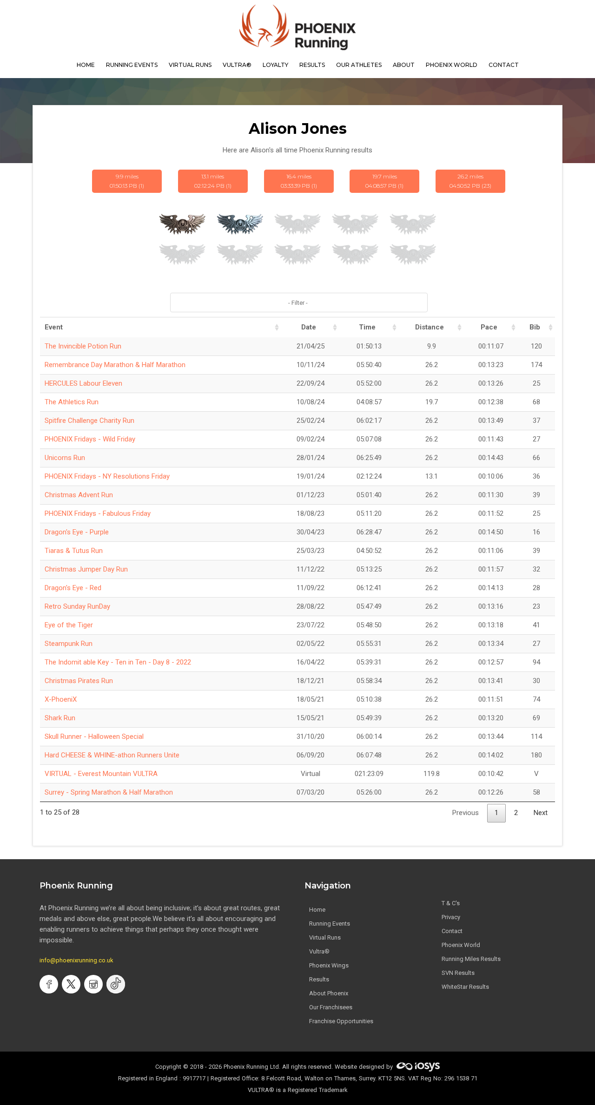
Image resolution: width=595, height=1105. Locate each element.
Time (367, 327)
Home (317, 909)
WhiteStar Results (465, 986)
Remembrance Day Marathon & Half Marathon (115, 365)
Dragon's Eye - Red (73, 588)
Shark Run (60, 718)
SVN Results (458, 972)
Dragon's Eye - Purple (77, 532)
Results (319, 979)
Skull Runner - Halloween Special (94, 736)
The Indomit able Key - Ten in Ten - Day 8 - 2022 (118, 662)
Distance (429, 327)
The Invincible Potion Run (83, 346)
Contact (452, 930)
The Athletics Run (72, 402)
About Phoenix (328, 993)
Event (54, 327)
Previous (465, 813)
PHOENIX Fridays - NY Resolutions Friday (107, 476)
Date (308, 327)
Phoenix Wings (329, 965)
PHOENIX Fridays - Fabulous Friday (98, 513)
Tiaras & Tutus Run (74, 550)
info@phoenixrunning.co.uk (76, 960)
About (404, 64)
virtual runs (190, 64)
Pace (489, 327)
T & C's (451, 903)
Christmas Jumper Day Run (86, 569)
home (86, 64)
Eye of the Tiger (69, 625)
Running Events (132, 64)
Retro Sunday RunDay (77, 606)
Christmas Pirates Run (79, 681)
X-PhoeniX (61, 699)
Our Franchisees (330, 1007)
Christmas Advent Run (79, 495)
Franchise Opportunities (341, 1021)
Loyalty (275, 64)
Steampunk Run (69, 643)
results (312, 64)
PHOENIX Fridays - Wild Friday (90, 439)
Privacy (451, 917)
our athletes (359, 64)
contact (504, 64)
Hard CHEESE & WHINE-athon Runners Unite (112, 755)
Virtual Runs (325, 937)
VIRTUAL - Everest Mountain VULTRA (101, 774)
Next (541, 813)
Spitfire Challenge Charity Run (89, 420)
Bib (534, 327)
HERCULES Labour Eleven (83, 383)
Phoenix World (451, 64)
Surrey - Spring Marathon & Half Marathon (109, 792)
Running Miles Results (471, 958)
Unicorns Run (65, 458)
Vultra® (237, 64)
